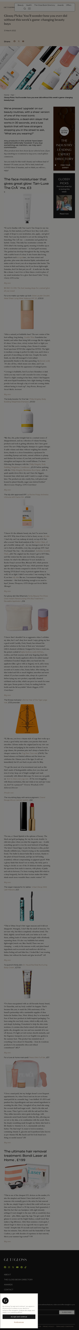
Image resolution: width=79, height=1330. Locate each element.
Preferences (19, 1322)
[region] (19, 1310)
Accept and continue (19, 1317)
